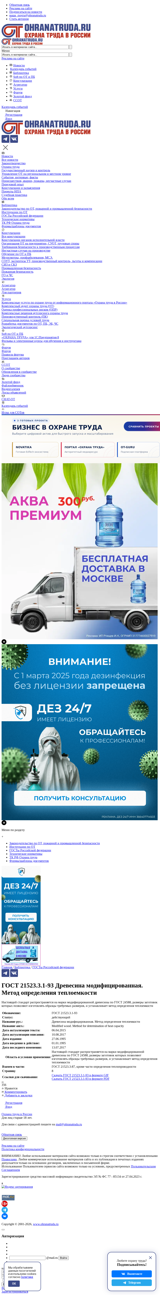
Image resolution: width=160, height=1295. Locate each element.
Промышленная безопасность (21, 268)
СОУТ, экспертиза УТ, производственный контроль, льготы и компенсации (52, 261)
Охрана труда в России (17, 1114)
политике (27, 1277)
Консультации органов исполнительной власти (33, 240)
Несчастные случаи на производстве (26, 250)
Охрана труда (11, 166)
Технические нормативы (18, 219)
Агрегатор (20, 84)
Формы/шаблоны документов (21, 226)
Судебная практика (14, 195)
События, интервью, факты (20, 177)
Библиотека (21, 73)
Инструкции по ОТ (15, 212)
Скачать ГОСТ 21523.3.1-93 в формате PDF (80, 1078)
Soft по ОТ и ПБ (24, 76)
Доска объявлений (14, 392)
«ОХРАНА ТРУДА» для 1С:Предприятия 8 (30, 337)
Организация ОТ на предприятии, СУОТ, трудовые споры (40, 243)
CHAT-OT (8, 399)
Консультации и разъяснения (21, 188)
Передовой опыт (13, 184)
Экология (8, 278)
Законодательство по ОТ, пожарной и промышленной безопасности (47, 208)
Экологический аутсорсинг (20, 327)
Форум (17, 92)
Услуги (18, 88)
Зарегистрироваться (15, 1291)
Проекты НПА (11, 191)
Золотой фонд (22, 96)
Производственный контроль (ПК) (25, 316)
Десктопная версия (14, 1138)
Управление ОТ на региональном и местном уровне (36, 173)
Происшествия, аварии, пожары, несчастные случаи (36, 181)
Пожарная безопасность (17, 271)
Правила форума (13, 354)
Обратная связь (19, 4)
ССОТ (17, 100)
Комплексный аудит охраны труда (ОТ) (28, 306)
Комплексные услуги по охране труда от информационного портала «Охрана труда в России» (64, 302)
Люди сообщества (13, 375)
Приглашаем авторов (16, 358)
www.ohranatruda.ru (46, 1224)
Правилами (9, 1159)
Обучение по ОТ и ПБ (16, 254)
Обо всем (8, 198)
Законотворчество (14, 163)
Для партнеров (11, 292)
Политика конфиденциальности (23, 1149)
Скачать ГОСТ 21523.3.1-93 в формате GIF (80, 1075)
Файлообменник (13, 385)
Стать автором (19, 19)
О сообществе (11, 368)
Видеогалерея (11, 389)
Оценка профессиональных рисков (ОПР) (29, 309)
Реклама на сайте (20, 8)
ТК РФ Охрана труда (15, 222)
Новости (19, 65)
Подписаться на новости (25, 11)
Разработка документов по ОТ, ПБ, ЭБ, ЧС (30, 323)
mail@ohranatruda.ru (69, 1124)
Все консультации (13, 236)
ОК (14, 1283)
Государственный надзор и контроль (26, 170)
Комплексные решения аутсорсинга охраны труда (35, 313)
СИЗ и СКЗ (9, 264)
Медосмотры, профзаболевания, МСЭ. (27, 257)
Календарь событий (23, 69)
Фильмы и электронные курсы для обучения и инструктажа (41, 341)
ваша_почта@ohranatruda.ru (27, 15)
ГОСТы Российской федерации (22, 215)
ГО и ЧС (7, 275)
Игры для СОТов (13, 412)
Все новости (10, 159)
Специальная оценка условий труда (25, 320)
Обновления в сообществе (19, 371)
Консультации (22, 80)
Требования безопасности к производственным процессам (41, 247)
